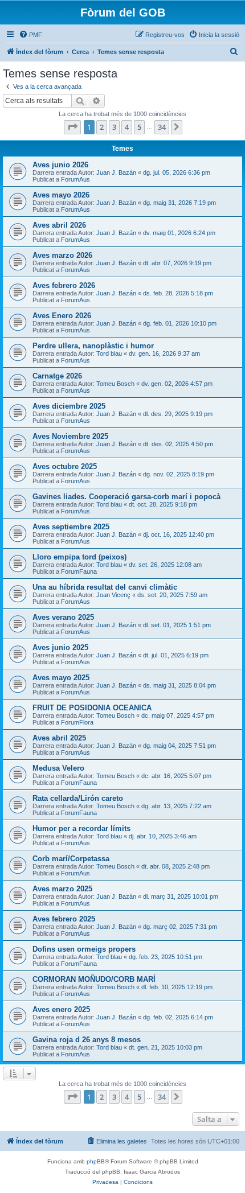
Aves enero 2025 (61, 1009)
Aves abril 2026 (59, 225)
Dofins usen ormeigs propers (84, 949)
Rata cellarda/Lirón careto (77, 798)
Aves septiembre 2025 (70, 527)
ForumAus (75, 179)
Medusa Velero (58, 768)
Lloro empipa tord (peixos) (79, 557)
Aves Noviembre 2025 (70, 436)
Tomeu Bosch (115, 383)
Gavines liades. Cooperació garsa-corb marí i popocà (126, 496)
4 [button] (127, 127)
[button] (72, 127)
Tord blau (109, 353)
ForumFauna (79, 571)
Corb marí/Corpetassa (70, 858)
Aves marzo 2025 (62, 889)
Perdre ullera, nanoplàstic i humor (93, 346)
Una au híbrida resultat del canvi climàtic (104, 587)
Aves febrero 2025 (63, 919)
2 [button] (102, 127)
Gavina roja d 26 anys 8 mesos (86, 1039)
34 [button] (162, 127)
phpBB (96, 1161)
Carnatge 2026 (57, 376)
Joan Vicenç (113, 594)
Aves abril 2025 (59, 738)
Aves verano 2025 (63, 617)
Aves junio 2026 (60, 165)
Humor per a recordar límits (81, 828)
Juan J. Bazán (116, 172)
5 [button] (139, 127)
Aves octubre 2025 (64, 466)
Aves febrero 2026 (63, 285)
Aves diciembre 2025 (68, 406)
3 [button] (114, 127)
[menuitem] (30, 35)
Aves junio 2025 (60, 647)
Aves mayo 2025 (60, 677)
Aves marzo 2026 (62, 255)
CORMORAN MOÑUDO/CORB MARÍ (94, 979)
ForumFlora (77, 722)
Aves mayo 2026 (60, 195)
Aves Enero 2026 (61, 315)
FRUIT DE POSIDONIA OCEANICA (92, 708)
